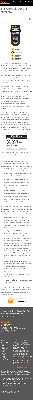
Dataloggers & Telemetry (20, 342)
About (2, 344)
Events (3, 350)
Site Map (3, 358)
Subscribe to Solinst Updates (21, 361)
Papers (3, 347)
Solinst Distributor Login (20, 367)
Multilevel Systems (18, 348)
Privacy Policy (5, 359)
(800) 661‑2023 (18, 1)
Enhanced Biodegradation (21, 353)
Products (3, 341)
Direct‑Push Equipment (20, 354)
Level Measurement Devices (21, 341)
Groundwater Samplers (20, 347)
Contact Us (4, 345)
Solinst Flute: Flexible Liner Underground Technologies (21, 350)
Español (3, 354)
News (2, 351)
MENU (27, 2)
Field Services (5, 342)
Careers (3, 353)
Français (3, 356)
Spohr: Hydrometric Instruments (22, 356)
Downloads (4, 348)
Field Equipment (18, 358)
